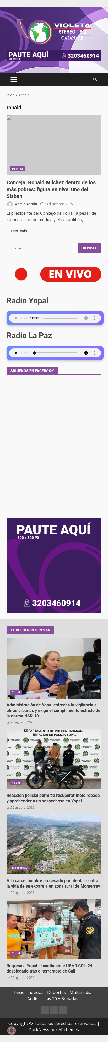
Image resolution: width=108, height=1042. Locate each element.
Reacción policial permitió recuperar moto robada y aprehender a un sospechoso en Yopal (54, 759)
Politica (17, 169)
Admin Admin (25, 204)
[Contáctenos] (45, 1010)
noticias (36, 992)
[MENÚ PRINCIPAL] (13, 79)
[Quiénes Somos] (63, 1010)
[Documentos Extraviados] (54, 1010)
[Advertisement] (54, 55)
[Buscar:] (42, 248)
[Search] (95, 79)
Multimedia (80, 992)
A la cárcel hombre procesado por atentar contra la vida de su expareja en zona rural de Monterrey (54, 844)
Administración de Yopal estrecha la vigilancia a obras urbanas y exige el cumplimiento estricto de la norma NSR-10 (54, 668)
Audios (34, 999)
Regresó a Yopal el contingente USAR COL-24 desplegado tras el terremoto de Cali (54, 929)
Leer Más (19, 230)
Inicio (19, 992)
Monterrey (20, 868)
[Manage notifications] (11, 1030)
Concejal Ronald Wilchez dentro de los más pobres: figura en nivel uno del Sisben (54, 145)
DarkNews (39, 1030)
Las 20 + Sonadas (61, 999)
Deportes (56, 992)
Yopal (16, 692)
